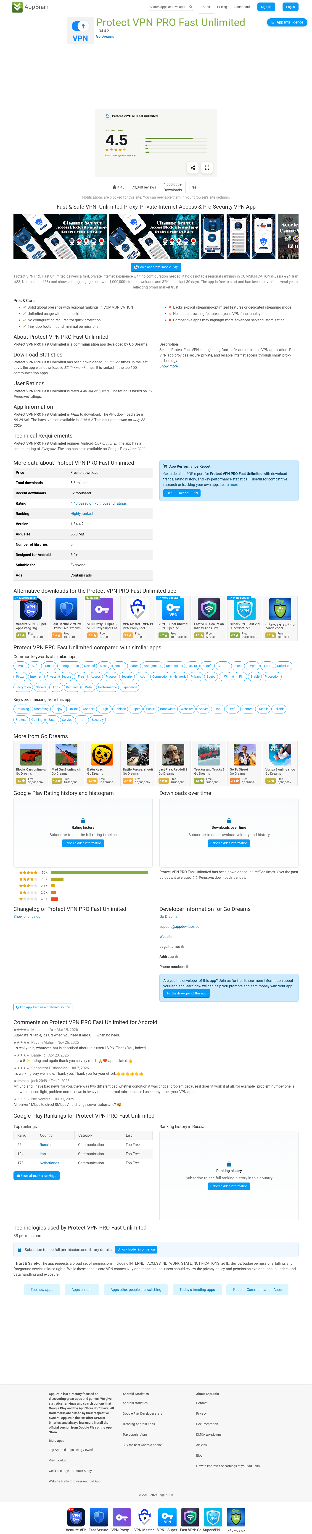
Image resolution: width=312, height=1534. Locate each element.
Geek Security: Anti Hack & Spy (70, 1471)
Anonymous (152, 666)
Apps (206, 7)
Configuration (69, 666)
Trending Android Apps (139, 1424)
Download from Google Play (157, 267)
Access (96, 676)
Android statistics (135, 1403)
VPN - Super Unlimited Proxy (173, 624)
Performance (107, 687)
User (52, 719)
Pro (20, 666)
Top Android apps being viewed (71, 1450)
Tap (218, 709)
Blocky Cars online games (31, 769)
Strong (104, 666)
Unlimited (283, 666)
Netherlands (49, 1163)
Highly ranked (82, 513)
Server (203, 709)
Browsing (22, 709)
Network (180, 676)
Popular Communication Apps (257, 1290)
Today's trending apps (197, 1290)
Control (223, 666)
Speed (211, 676)
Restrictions (174, 666)
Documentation (207, 1424)
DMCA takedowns (209, 1434)
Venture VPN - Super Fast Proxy (31, 624)
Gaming (36, 719)
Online (73, 709)
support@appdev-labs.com (181, 926)
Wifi (232, 709)
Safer (134, 666)
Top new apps (42, 1290)
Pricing (222, 7)
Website (165, 936)
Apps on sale (81, 1290)
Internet (35, 676)
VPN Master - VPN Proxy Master (138, 624)
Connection (160, 676)
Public (150, 709)
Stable (255, 676)
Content (248, 709)
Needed (89, 666)
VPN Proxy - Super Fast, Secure (102, 624)
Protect (111, 676)
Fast (267, 666)
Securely (98, 719)
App (142, 676)
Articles (201, 1445)
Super (136, 709)
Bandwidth (168, 709)
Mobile (263, 709)
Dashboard (242, 7)
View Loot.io (57, 1460)
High (104, 709)
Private (51, 676)
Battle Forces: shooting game (138, 769)
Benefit (208, 666)
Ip (82, 719)
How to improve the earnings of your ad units (228, 1466)
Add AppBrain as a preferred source (44, 1007)
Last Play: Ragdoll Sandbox (173, 769)
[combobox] (168, 6)
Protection (272, 676)
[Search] (190, 6)
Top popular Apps (135, 1434)
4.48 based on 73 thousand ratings (99, 503)
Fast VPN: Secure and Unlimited (209, 624)
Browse (21, 719)
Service (67, 719)
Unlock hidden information (83, 843)
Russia (45, 1145)
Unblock (120, 709)
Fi (240, 676)
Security (127, 676)
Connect (89, 709)
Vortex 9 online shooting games (280, 769)
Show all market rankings (38, 1175)
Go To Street (239, 769)
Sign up (266, 7)
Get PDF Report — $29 (182, 493)
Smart (49, 666)
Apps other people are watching (136, 1290)
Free (81, 676)
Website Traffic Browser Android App (74, 1481)
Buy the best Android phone (142, 1445)
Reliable (278, 709)
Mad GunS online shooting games (66, 769)
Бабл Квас (95, 769)
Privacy (196, 676)
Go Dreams (54, 736)
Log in (290, 7)
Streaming (41, 709)
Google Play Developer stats (142, 1413)
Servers (41, 687)
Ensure (119, 666)
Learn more (229, 484)
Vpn (253, 666)
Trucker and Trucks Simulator (209, 769)
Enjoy (58, 709)
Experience (129, 687)
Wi (225, 676)
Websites (187, 709)
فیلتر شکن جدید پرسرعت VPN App (280, 624)
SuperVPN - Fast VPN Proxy (244, 624)
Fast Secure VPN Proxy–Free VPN (66, 624)
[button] (229, 946)
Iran (43, 1154)
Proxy (20, 676)
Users (193, 666)
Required (72, 687)
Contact (202, 1403)
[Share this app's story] (193, 168)
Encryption (23, 687)
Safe (35, 666)
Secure (66, 676)
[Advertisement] (150, 77)
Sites (238, 666)
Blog (199, 1455)
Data (88, 687)
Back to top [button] (300, 1492)
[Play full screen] (207, 168)
